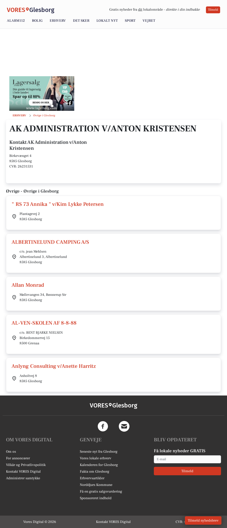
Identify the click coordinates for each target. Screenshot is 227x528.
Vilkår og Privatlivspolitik (26, 465)
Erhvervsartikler (92, 478)
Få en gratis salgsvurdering (101, 491)
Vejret (149, 20)
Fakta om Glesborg (94, 471)
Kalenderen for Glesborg (99, 465)
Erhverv (58, 20)
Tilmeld (213, 10)
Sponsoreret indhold (96, 498)
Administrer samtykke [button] (23, 478)
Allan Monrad (28, 285)
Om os (11, 451)
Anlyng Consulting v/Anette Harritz (54, 366)
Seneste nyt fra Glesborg (98, 451)
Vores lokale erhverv (95, 458)
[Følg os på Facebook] (103, 426)
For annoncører (18, 458)
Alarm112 (16, 20)
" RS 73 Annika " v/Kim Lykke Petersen (58, 204)
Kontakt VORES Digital (23, 471)
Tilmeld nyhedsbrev (203, 520)
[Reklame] (41, 93)
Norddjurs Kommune (96, 485)
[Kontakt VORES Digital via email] (124, 426)
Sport (130, 20)
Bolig (37, 20)
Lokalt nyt (107, 20)
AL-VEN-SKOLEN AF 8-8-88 (44, 323)
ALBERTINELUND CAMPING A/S (50, 242)
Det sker (81, 20)
